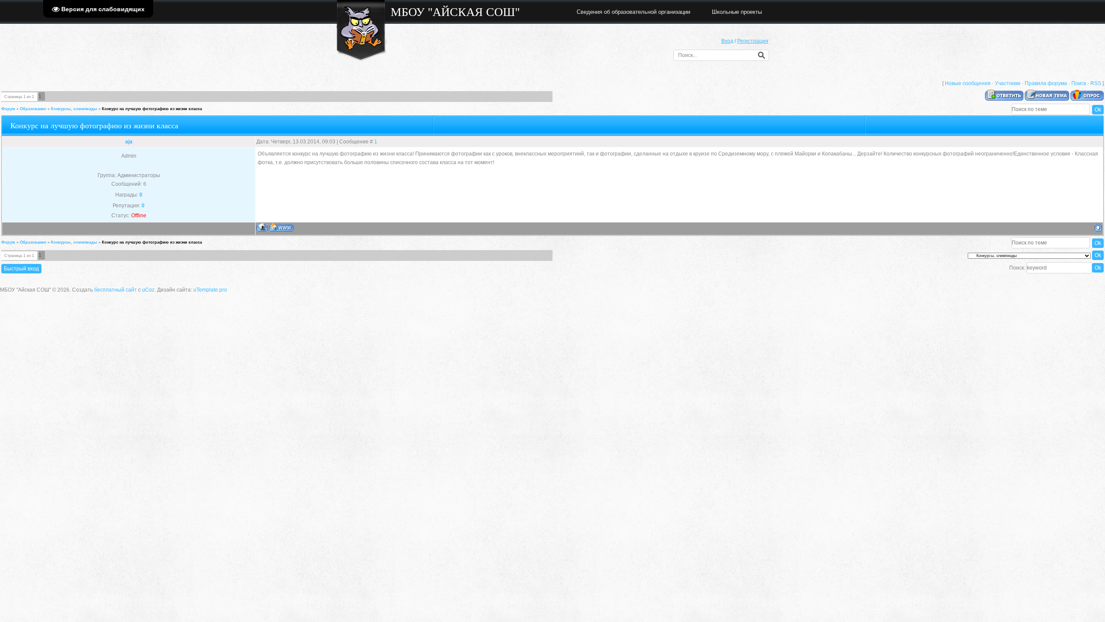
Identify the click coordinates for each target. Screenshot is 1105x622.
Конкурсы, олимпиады (74, 109)
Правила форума (1046, 83)
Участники (1007, 83)
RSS (1095, 83)
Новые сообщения (968, 83)
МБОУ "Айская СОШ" (455, 12)
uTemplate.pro (210, 290)
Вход (727, 41)
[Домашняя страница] (281, 227)
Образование (33, 109)
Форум (8, 109)
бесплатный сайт (115, 290)
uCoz (148, 290)
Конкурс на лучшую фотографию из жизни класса (152, 109)
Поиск (1078, 83)
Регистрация (752, 41)
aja (129, 142)
